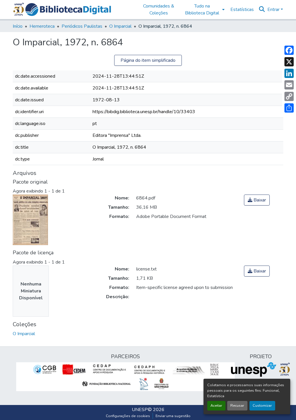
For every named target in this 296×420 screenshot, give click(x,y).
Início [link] (18, 26)
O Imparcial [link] (120, 26)
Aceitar (216, 405)
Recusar (237, 405)
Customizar (262, 405)
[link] (257, 200)
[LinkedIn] (289, 73)
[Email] (289, 85)
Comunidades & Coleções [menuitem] (158, 9)
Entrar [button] (274, 9)
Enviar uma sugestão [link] (173, 416)
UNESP (140, 409)
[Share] (289, 108)
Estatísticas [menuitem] (242, 9)
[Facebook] (289, 50)
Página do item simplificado (148, 60)
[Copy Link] (289, 96)
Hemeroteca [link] (42, 26)
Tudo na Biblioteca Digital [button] (202, 9)
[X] (289, 62)
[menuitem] (203, 9)
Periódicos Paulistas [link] (82, 26)
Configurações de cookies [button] (128, 416)
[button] (68, 9)
